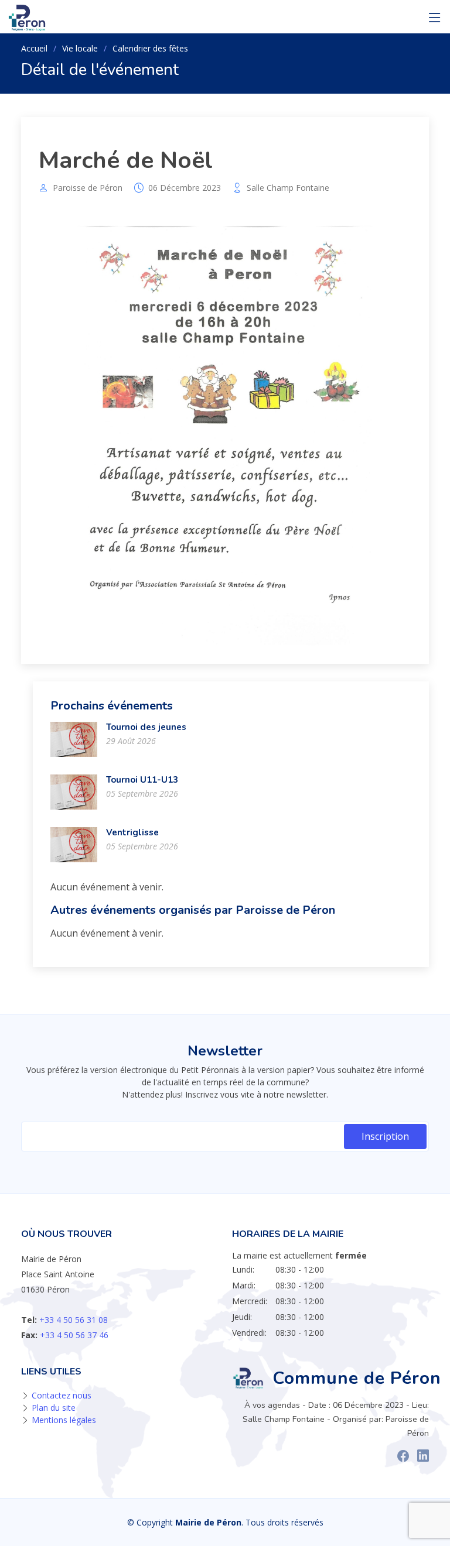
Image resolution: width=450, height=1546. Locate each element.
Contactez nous (61, 1395)
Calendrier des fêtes (150, 48)
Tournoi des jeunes (146, 727)
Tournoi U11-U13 (142, 780)
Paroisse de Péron (87, 188)
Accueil (34, 48)
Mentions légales (64, 1419)
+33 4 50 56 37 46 (74, 1335)
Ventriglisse (132, 832)
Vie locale (80, 48)
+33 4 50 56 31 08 (73, 1319)
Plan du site (54, 1407)
